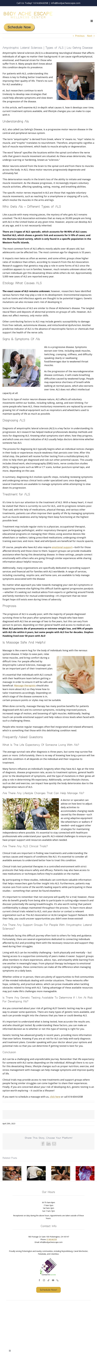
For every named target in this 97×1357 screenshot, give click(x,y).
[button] (4, 1173)
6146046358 (52, 1239)
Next (89, 35)
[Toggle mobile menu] (92, 21)
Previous (79, 35)
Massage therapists (25, 685)
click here (55, 1096)
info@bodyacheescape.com (65, 3)
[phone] (58, 1280)
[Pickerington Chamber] (48, 1258)
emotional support (62, 547)
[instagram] (44, 1280)
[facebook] (39, 1280)
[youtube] (53, 1280)
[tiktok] (48, 1280)
